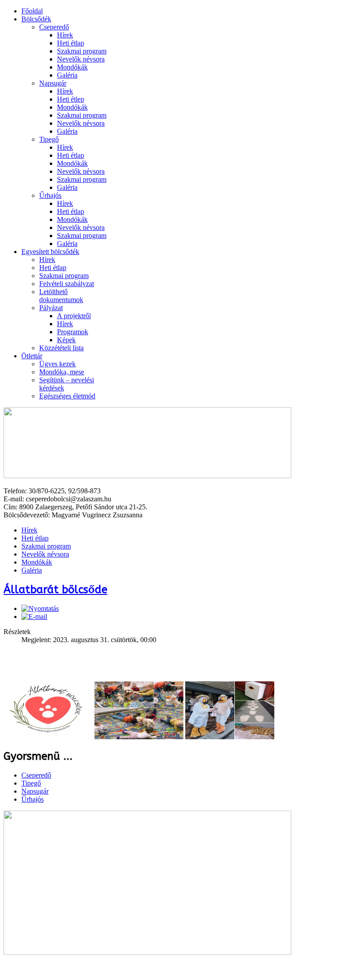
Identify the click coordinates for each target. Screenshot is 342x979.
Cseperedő (54, 27)
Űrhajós (50, 195)
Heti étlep (70, 99)
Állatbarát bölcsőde (55, 589)
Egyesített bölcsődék (50, 251)
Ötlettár (31, 356)
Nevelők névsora (81, 59)
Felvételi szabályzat (66, 283)
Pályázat (51, 307)
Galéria (67, 75)
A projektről (74, 316)
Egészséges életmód (67, 396)
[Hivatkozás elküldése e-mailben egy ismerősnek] (34, 616)
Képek (66, 340)
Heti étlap (70, 43)
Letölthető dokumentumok (61, 295)
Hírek (65, 35)
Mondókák (72, 67)
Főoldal (32, 11)
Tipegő (49, 139)
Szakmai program (81, 51)
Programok (72, 332)
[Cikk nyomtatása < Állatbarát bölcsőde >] (40, 608)
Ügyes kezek (57, 364)
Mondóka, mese (61, 372)
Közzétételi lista (61, 348)
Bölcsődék (36, 19)
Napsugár (52, 83)
